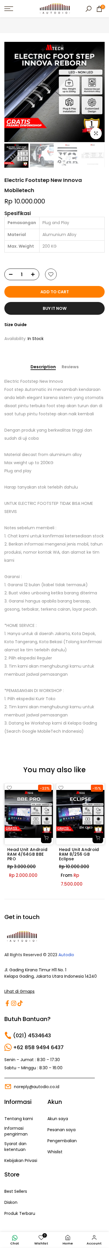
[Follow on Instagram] (14, 1003)
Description (43, 367)
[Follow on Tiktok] (20, 1003)
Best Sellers (15, 1191)
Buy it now (55, 308)
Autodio (66, 955)
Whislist (54, 1152)
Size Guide (15, 325)
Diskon (10, 1202)
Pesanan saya (61, 1130)
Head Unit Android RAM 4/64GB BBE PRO (27, 854)
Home (10, 26)
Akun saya (57, 1119)
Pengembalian (62, 1141)
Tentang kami (18, 1119)
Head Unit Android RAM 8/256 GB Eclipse (79, 854)
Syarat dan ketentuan (15, 1146)
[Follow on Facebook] (7, 1003)
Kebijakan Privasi (20, 1160)
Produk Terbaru (19, 1213)
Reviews (70, 367)
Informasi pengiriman (16, 1131)
